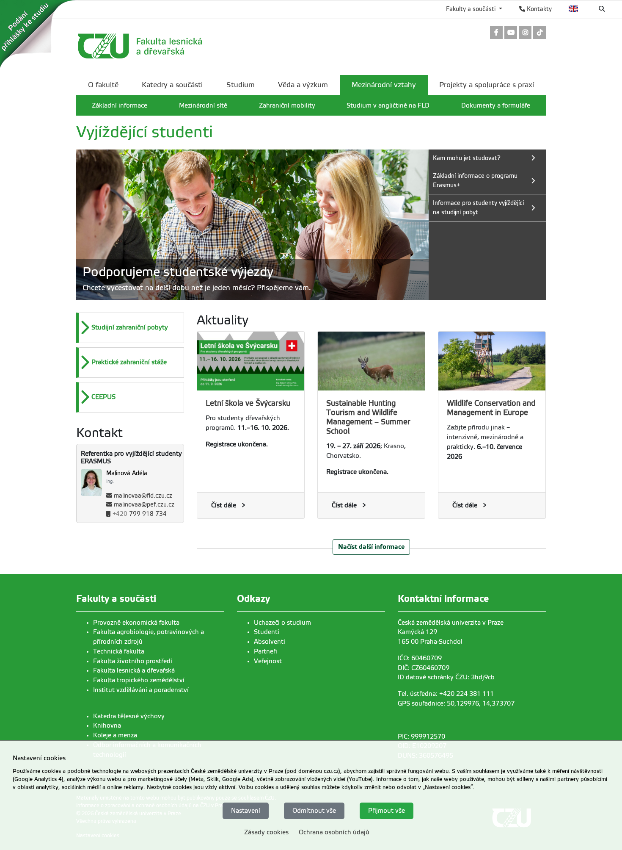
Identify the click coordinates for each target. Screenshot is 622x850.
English (573, 9)
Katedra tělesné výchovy (129, 716)
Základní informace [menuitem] (119, 105)
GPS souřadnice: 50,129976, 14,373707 (456, 703)
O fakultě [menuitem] (103, 85)
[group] (252, 225)
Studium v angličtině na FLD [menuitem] (388, 105)
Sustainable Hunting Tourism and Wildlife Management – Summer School (368, 417)
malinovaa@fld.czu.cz (143, 496)
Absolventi (269, 641)
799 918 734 (140, 514)
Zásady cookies (266, 832)
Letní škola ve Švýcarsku (248, 403)
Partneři (265, 651)
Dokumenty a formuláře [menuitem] (495, 105)
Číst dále (223, 505)
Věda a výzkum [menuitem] (303, 85)
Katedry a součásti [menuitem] (172, 85)
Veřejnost (268, 661)
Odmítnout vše (314, 810)
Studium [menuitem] (240, 85)
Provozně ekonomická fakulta (136, 622)
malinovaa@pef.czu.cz (144, 504)
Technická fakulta (118, 651)
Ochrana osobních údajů (334, 832)
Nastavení (245, 810)
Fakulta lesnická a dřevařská (134, 670)
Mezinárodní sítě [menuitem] (203, 105)
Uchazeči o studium (282, 622)
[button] (131, 328)
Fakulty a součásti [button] (471, 9)
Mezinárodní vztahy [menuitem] (384, 85)
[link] (496, 33)
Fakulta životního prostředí (132, 661)
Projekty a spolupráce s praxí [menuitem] (486, 85)
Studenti (266, 632)
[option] (130, 328)
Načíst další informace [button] (371, 546)
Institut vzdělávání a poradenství (141, 690)
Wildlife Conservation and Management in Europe (491, 408)
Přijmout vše (386, 810)
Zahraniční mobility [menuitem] (287, 105)
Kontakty (538, 9)
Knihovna (107, 725)
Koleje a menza (115, 735)
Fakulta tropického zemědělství (138, 680)
